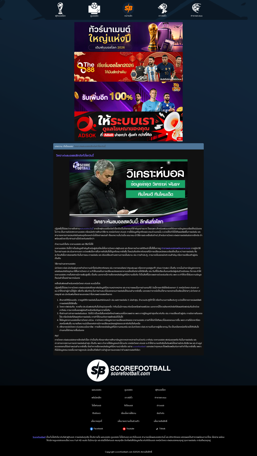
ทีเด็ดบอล (68, 146)
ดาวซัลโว (129, 397)
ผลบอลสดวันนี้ (86, 228)
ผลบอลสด (96, 390)
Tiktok (162, 428)
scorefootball (139, 346)
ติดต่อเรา (96, 413)
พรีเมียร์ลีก (96, 397)
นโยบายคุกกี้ (96, 421)
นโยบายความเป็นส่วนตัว (128, 421)
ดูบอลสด (128, 390)
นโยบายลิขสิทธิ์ (160, 421)
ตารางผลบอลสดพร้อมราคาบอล (176, 248)
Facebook (98, 428)
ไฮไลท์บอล (96, 405)
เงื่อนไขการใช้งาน (128, 413)
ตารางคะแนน (160, 397)
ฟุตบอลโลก (160, 390)
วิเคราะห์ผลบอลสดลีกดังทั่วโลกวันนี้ (89, 146)
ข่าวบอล (160, 405)
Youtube (130, 428)
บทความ (59, 146)
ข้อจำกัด (160, 413)
